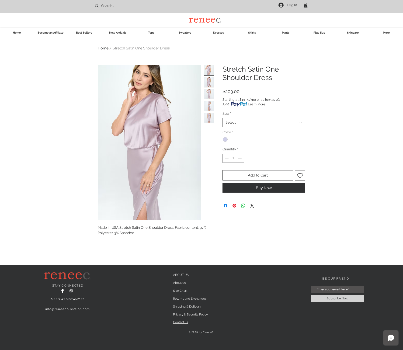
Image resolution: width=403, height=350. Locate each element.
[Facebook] (62, 291)
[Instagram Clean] (71, 291)
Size (226, 113)
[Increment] (240, 158)
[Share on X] (252, 205)
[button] (306, 5)
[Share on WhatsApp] (243, 205)
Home (103, 48)
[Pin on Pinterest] (234, 205)
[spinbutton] (233, 158)
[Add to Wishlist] (300, 175)
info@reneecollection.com (67, 309)
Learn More (256, 104)
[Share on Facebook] (225, 205)
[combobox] (263, 122)
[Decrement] (226, 158)
